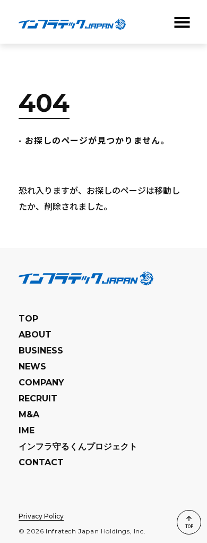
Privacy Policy (41, 516)
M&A (29, 414)
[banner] (72, 22)
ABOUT (35, 335)
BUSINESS (41, 350)
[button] (180, 22)
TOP (28, 319)
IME (26, 430)
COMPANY (41, 382)
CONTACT (41, 462)
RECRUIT (38, 398)
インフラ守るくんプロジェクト (78, 446)
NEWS (32, 366)
